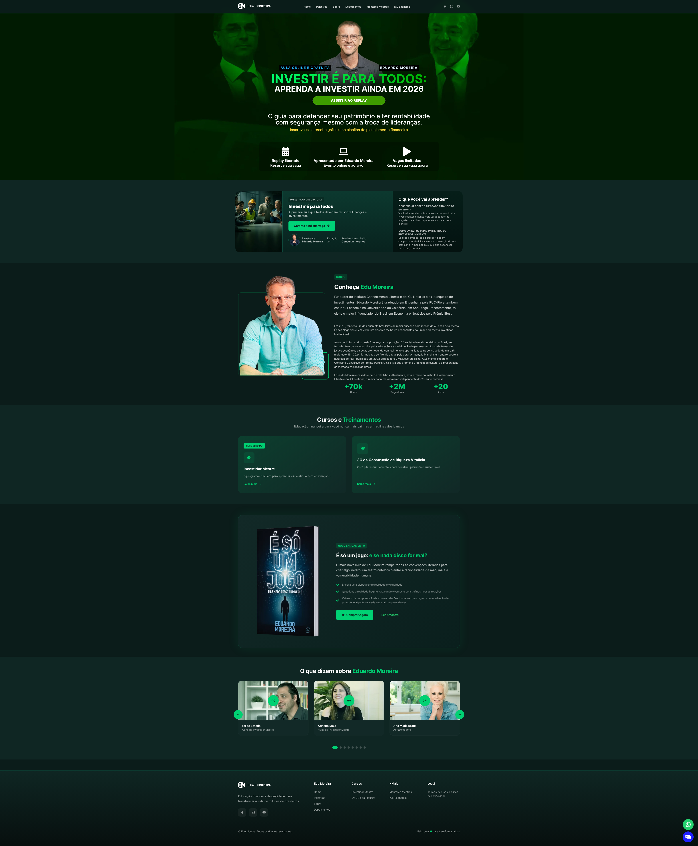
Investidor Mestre (362, 792)
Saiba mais (250, 484)
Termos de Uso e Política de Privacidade (443, 794)
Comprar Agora (357, 615)
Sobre (336, 6)
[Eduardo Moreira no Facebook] (444, 6)
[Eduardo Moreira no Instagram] (451, 6)
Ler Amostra (389, 615)
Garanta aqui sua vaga (309, 226)
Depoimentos (353, 6)
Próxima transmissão (354, 240)
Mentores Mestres (378, 6)
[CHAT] (688, 836)
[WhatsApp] (688, 824)
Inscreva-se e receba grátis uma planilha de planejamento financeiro (349, 130)
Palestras (321, 6)
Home (307, 6)
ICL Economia (402, 6)
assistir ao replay (349, 100)
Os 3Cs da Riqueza (363, 797)
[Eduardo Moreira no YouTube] (458, 6)
